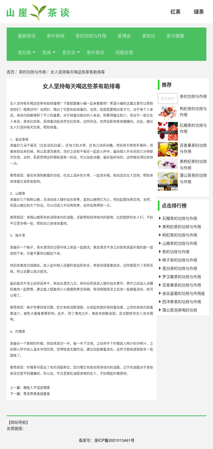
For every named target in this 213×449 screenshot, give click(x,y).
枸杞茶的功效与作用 (179, 235)
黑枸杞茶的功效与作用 (181, 226)
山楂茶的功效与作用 (179, 243)
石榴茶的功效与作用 (179, 218)
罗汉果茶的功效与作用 (181, 276)
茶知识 (148, 36)
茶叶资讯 (95, 52)
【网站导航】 (18, 422)
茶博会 (124, 36)
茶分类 (24, 52)
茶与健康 (175, 36)
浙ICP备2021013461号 (114, 440)
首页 (10, 71)
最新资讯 (27, 36)
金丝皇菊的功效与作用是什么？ (181, 293)
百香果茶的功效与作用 (181, 285)
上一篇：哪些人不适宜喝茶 (30, 387)
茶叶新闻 (55, 36)
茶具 (46, 52)
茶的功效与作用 (90, 36)
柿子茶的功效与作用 (179, 260)
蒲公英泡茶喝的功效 (179, 310)
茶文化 (68, 52)
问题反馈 (124, 52)
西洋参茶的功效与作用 (181, 301)
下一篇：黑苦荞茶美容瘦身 (30, 393)
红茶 (176, 11)
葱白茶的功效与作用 (179, 268)
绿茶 (199, 11)
